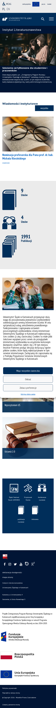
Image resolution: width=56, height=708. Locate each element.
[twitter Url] (15, 564)
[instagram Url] (9, 564)
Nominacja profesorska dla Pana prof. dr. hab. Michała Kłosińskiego (27, 156)
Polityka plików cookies (28, 394)
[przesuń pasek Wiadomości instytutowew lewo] (7, 134)
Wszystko (44, 108)
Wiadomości (6, 163)
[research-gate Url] (33, 564)
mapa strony (7, 577)
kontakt (49, 4)
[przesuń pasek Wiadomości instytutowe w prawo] (49, 134)
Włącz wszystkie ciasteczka (28, 370)
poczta (43, 4)
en (8, 9)
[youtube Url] (21, 564)
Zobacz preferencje (28, 387)
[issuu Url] (27, 564)
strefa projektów (26, 4)
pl (3, 9)
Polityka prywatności (9, 688)
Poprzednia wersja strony (11, 693)
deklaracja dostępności (12, 572)
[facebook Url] (5, 564)
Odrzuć (28, 379)
